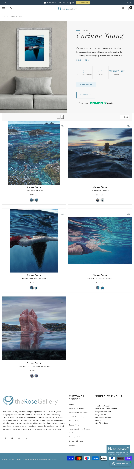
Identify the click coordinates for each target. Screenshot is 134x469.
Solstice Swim (34, 191)
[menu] (3, 8)
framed (36, 200)
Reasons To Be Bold (34, 278)
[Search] (11, 8)
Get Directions (101, 423)
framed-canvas (36, 376)
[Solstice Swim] (34, 153)
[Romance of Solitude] (100, 241)
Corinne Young (34, 187)
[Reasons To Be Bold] (34, 241)
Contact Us (85, 95)
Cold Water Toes (34, 366)
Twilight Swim (100, 191)
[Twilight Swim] (100, 153)
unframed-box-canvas (32, 376)
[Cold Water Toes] (34, 328)
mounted (32, 200)
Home (5, 16)
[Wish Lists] (62, 126)
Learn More (83, 2)
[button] (58, 117)
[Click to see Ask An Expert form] (118, 451)
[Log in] (123, 8)
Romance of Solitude (100, 278)
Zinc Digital (52, 459)
